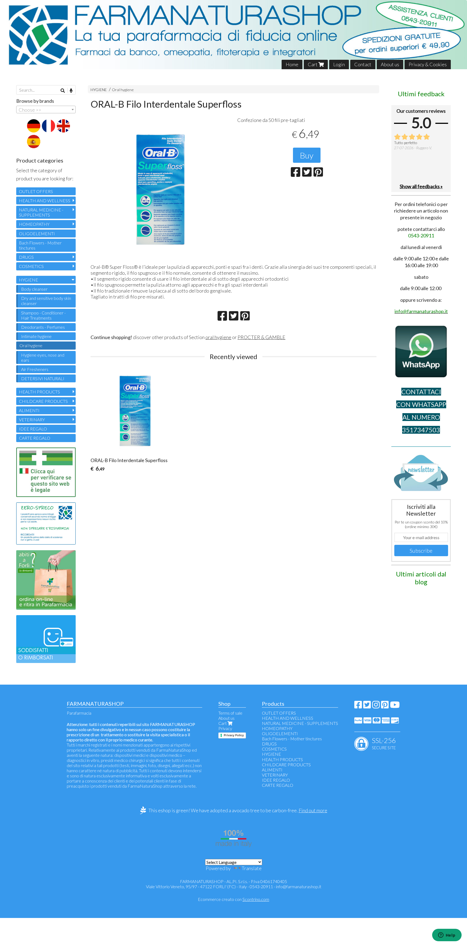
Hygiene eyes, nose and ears (42, 357)
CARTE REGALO (34, 437)
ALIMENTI (29, 410)
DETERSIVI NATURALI (42, 378)
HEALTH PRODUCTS (39, 391)
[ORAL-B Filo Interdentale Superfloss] (160, 188)
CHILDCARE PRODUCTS (43, 401)
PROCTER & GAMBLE (261, 337)
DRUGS (26, 257)
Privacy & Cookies (428, 64)
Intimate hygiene (36, 336)
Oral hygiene (123, 89)
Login (339, 64)
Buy (306, 155)
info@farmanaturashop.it (298, 886)
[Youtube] (395, 706)
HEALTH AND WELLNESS (44, 200)
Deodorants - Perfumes (43, 327)
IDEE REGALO (33, 428)
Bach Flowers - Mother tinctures (40, 245)
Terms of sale (230, 712)
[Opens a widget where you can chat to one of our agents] (447, 935)
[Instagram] (376, 706)
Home (292, 64)
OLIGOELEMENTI (37, 233)
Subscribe (421, 550)
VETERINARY (32, 419)
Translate (252, 868)
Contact (362, 64)
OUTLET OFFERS (36, 191)
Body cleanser (34, 288)
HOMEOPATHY (34, 224)
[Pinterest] (385, 706)
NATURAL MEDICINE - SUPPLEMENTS (41, 212)
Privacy (225, 728)
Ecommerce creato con (233, 899)
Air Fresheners (34, 369)
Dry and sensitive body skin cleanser (46, 301)
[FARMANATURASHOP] (233, 34)
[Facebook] (358, 706)
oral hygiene (218, 337)
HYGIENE (99, 89)
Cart (313, 64)
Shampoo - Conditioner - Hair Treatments (43, 315)
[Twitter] (367, 706)
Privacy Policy (234, 735)
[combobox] (46, 109)
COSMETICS (31, 266)
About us (390, 64)
